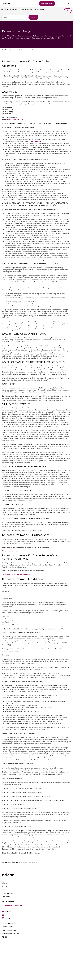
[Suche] (60, 3)
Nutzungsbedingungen (10, 930)
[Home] (6, 3)
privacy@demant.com (15, 119)
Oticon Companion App (10, 551)
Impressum (6, 897)
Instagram (8, 915)
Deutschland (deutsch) (13, 905)
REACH (4, 937)
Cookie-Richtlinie (36, 141)
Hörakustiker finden (47, 3)
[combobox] (14, 17)
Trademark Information (10, 934)
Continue (33, 17)
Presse (4, 890)
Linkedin (8, 918)
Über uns (5, 883)
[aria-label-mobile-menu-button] (68, 3)
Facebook (8, 911)
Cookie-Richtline (7, 927)
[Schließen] (68, 10)
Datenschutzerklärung (10, 923)
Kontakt (5, 886)
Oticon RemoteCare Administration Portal (17, 575)
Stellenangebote (8, 893)
